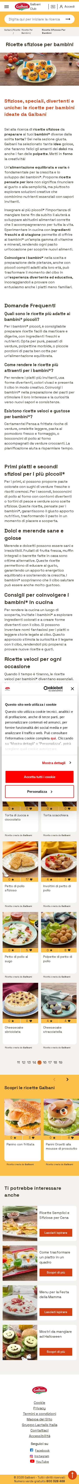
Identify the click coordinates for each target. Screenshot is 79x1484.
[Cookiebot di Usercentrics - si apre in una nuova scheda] (46, 689)
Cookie (39, 1402)
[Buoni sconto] (54, 6)
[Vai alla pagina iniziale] (39, 1391)
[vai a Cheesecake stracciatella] (59, 1001)
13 (29, 1062)
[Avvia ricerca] (65, 19)
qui (53, 738)
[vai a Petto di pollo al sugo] (20, 930)
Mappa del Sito (39, 1419)
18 (55, 1062)
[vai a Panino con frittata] (22, 1117)
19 (61, 1062)
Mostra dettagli (54, 763)
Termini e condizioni (39, 1413)
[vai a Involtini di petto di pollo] (59, 859)
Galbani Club (35, 6)
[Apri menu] (6, 7)
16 (45, 1062)
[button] (67, 1079)
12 (24, 1062)
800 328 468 (55, 1481)
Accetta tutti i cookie (39, 777)
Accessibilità (39, 1436)
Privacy (39, 1408)
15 (40, 1062)
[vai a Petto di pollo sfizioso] (20, 859)
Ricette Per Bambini (27, 31)
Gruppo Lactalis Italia (39, 1424)
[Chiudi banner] (72, 688)
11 (19, 1062)
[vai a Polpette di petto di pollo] (59, 930)
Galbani (8, 29)
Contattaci (39, 1430)
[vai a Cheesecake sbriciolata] (20, 1001)
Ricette (16, 29)
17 (50, 1062)
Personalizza (37, 791)
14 (34, 1062)
